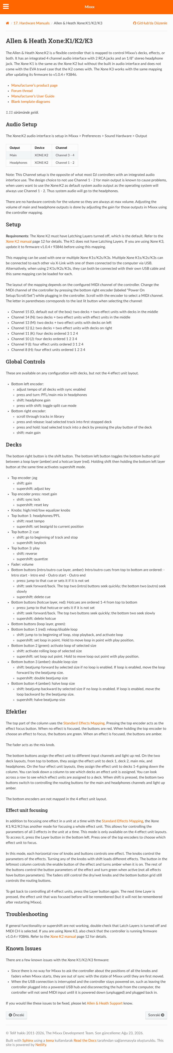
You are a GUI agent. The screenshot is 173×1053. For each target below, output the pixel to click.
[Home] (7, 23)
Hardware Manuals (32, 23)
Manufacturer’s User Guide (32, 96)
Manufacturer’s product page (34, 85)
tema (50, 1040)
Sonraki (154, 1015)
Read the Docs (85, 1040)
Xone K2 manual (19, 241)
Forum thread (22, 91)
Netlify (40, 1045)
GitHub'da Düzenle (151, 23)
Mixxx (89, 7)
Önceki (18, 1015)
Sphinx (27, 1040)
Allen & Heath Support (105, 1003)
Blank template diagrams (30, 102)
